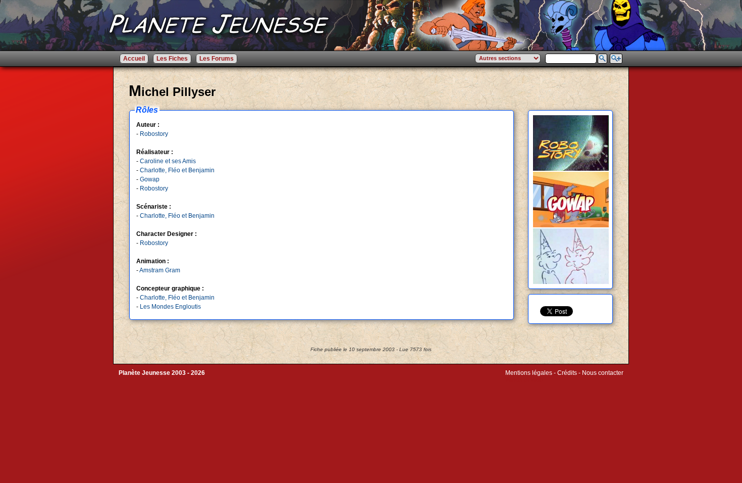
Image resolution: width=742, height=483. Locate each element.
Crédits (567, 372)
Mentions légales (528, 372)
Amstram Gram (159, 270)
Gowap (150, 179)
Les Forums (216, 58)
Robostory (154, 133)
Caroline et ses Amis (168, 161)
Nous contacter (602, 372)
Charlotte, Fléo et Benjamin (177, 170)
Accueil (134, 58)
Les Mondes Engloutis (170, 306)
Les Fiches (172, 58)
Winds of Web (524, 379)
